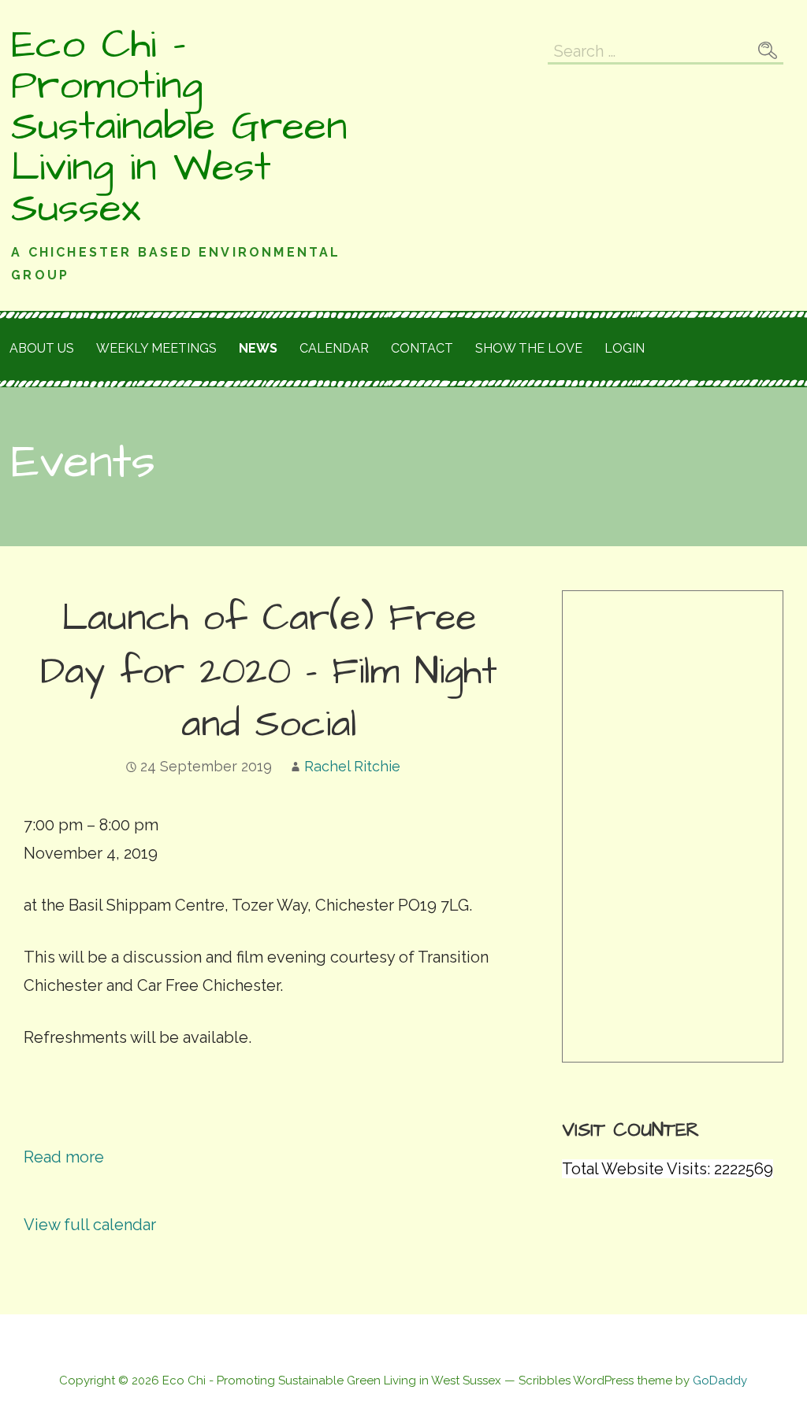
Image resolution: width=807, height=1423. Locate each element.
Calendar (334, 348)
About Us (41, 348)
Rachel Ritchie (352, 766)
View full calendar (90, 1224)
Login (624, 348)
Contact (422, 348)
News (258, 348)
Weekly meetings (156, 348)
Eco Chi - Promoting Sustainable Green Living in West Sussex (179, 127)
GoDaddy (720, 1380)
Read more (64, 1157)
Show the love (528, 348)
